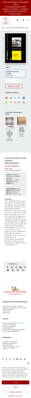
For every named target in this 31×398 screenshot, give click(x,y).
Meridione (9, 178)
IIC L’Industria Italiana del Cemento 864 (9, 133)
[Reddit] (16, 267)
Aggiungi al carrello (14, 86)
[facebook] (3, 359)
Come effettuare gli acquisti (11, 346)
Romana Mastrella (21, 135)
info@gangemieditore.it (18, 329)
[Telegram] (7, 270)
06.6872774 (13, 324)
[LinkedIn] (20, 267)
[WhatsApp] (24, 267)
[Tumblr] (13, 270)
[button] (28, 363)
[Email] (23, 270)
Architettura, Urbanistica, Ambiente (13, 175)
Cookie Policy (11, 396)
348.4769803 (12, 326)
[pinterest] (14, 359)
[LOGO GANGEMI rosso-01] (6, 16)
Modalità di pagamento (10, 343)
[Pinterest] (18, 270)
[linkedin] (21, 359)
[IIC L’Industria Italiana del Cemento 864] (9, 122)
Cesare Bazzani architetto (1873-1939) (21, 129)
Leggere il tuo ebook (9, 348)
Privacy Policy (18, 396)
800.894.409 (20, 323)
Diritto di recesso (8, 345)
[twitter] (6, 359)
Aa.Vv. (11, 169)
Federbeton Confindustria (9, 140)
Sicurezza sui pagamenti (10, 341)
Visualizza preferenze (15, 392)
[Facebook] (7, 267)
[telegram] (24, 359)
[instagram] (10, 359)
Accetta (15, 382)
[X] (12, 267)
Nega (15, 387)
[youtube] (17, 359)
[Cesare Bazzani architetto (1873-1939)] (21, 121)
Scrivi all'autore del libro (14, 170)
